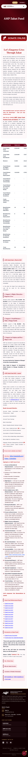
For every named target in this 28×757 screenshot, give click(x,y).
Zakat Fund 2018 (9, 616)
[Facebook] (10, 742)
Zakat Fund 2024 (9, 603)
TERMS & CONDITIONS (19, 748)
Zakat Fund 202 (9, 608)
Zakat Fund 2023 (9, 605)
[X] (7, 742)
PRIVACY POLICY (7, 748)
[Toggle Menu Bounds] (23, 6)
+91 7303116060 (9, 716)
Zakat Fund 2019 (9, 614)
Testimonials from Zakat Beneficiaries (14, 637)
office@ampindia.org (19, 677)
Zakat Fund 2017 (9, 618)
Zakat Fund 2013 (9, 627)
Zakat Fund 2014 (9, 625)
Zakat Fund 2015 (9, 623)
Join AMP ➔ (22, 2)
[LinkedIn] (3, 742)
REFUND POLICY (14, 750)
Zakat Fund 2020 (9, 612)
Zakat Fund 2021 (9, 610)
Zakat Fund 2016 (9, 621)
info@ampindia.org (14, 399)
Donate (15, 2)
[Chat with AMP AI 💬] (24, 753)
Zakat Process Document (11, 635)
